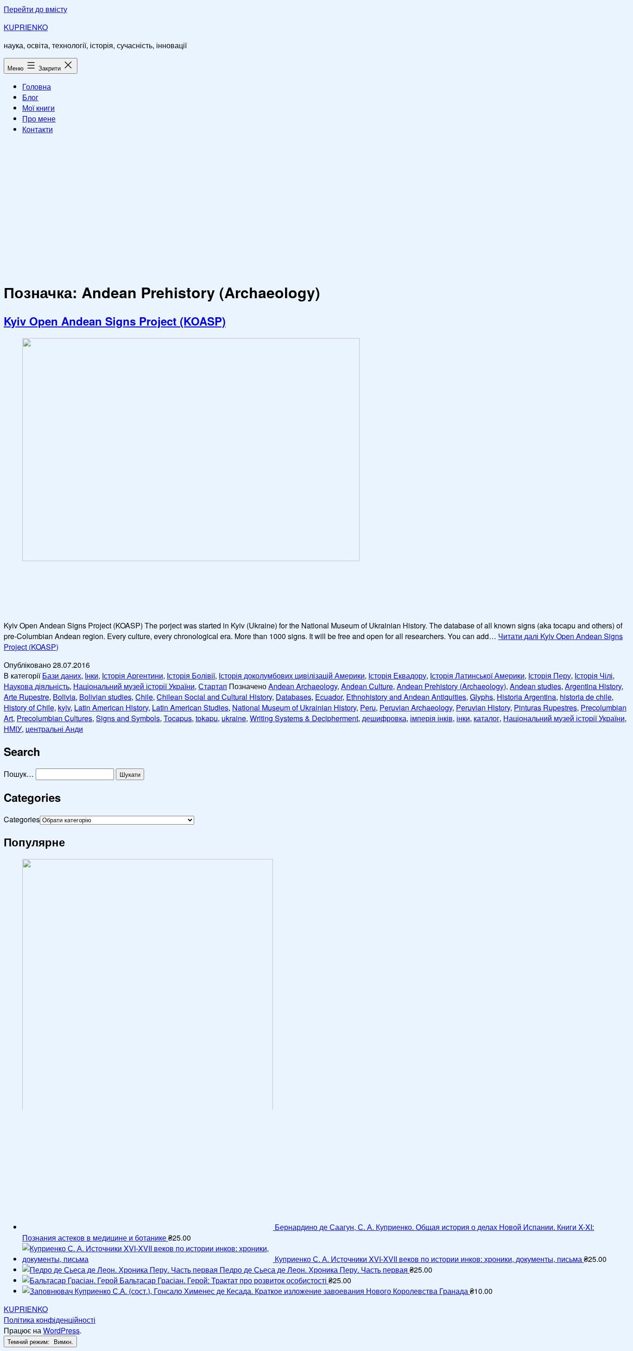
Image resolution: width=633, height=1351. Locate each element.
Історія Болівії (191, 675)
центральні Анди (54, 729)
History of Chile (29, 707)
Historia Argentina (526, 697)
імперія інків (431, 718)
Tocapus (178, 718)
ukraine (234, 718)
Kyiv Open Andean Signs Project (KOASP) (115, 321)
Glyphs (481, 697)
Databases (293, 697)
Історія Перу (549, 675)
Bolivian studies (105, 697)
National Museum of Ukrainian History (294, 707)
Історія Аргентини (132, 675)
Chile (144, 697)
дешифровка (384, 718)
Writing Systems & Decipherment (304, 718)
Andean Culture (367, 686)
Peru (368, 707)
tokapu (207, 718)
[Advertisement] (316, 207)
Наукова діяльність (37, 686)
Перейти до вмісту (35, 9)
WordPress (61, 1330)
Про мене (39, 118)
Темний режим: (29, 1341)
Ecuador (328, 697)
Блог (30, 97)
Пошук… (19, 773)
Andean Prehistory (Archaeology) (451, 686)
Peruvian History (483, 707)
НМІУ (13, 729)
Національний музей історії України (134, 686)
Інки (91, 675)
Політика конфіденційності (49, 1319)
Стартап (212, 686)
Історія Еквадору (397, 675)
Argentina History (593, 686)
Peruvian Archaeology (416, 707)
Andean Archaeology (302, 686)
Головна (36, 86)
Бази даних (61, 675)
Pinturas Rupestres (545, 707)
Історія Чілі (594, 675)
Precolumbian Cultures (54, 718)
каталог (487, 718)
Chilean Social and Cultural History (214, 697)
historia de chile (586, 697)
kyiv (64, 707)
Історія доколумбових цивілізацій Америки (292, 675)
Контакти (37, 129)
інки (463, 718)
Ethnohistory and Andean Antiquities (406, 697)
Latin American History (111, 707)
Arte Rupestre (26, 697)
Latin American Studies (190, 707)
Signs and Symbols (128, 718)
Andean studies (535, 686)
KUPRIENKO (26, 27)
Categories (22, 819)
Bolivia (64, 697)
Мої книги (38, 107)
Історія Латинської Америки (477, 675)
